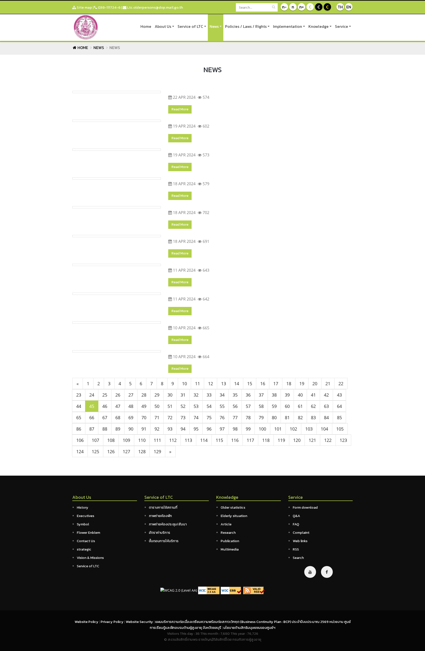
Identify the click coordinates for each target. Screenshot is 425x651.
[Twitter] (310, 572)
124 (80, 451)
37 (261, 395)
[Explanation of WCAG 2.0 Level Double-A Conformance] (209, 590)
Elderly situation (234, 515)
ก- (284, 7)
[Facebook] (327, 572)
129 (157, 451)
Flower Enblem (88, 532)
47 (117, 406)
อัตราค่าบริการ (159, 532)
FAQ (296, 524)
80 (274, 417)
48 (130, 406)
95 (196, 429)
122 (328, 440)
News (214, 26)
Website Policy (87, 621)
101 (278, 429)
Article (226, 524)
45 (91, 406)
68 (117, 417)
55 (222, 406)
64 (339, 406)
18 (288, 383)
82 (300, 417)
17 (275, 383)
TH (340, 7)
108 (111, 440)
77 (235, 417)
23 (78, 395)
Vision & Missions (90, 557)
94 (183, 429)
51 (169, 406)
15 (249, 383)
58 (261, 406)
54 (209, 406)
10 (184, 383)
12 (210, 383)
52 (183, 406)
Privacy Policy (112, 621)
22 (340, 383)
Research (228, 532)
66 (91, 417)
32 (196, 395)
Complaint (301, 532)
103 (309, 429)
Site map (84, 7)
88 (104, 429)
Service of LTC (190, 26)
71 (156, 417)
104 (324, 429)
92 (156, 429)
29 (156, 395)
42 (326, 395)
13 (223, 383)
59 (274, 406)
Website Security (140, 621)
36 (248, 395)
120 (297, 440)
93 (169, 429)
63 (326, 406)
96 (209, 429)
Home (145, 26)
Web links (300, 541)
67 (104, 417)
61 (300, 406)
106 (80, 440)
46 (104, 406)
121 (312, 440)
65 (78, 417)
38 (274, 395)
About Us (163, 26)
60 (287, 406)
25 (104, 395)
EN (348, 7)
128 (142, 451)
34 (222, 395)
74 (196, 417)
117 (250, 440)
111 (157, 440)
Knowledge (318, 26)
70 (143, 417)
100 (262, 429)
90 (130, 429)
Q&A (296, 515)
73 (183, 417)
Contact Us (86, 541)
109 (126, 440)
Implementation (287, 26)
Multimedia (230, 549)
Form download (305, 507)
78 (248, 417)
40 (300, 395)
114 (204, 440)
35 (235, 395)
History (82, 507)
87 (91, 429)
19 (301, 383)
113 (188, 440)
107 (95, 440)
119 (281, 440)
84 (326, 417)
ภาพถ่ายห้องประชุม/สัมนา (168, 524)
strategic (84, 549)
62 (313, 406)
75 (209, 417)
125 (95, 451)
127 (126, 451)
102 (293, 429)
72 (169, 417)
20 (314, 383)
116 (235, 440)
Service (341, 26)
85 (339, 417)
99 (248, 429)
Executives (85, 515)
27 (130, 395)
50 (156, 406)
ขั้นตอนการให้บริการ (164, 541)
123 (343, 440)
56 (235, 406)
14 (236, 383)
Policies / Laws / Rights (246, 26)
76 (222, 417)
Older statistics (233, 507)
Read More (179, 109)
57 (248, 406)
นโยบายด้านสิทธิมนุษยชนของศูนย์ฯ (249, 627)
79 (261, 417)
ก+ (301, 7)
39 (287, 395)
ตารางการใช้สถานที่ (163, 507)
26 (117, 395)
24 (91, 395)
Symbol (83, 524)
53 (196, 406)
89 (117, 429)
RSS (296, 549)
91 (143, 429)
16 (262, 383)
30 (169, 395)
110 (142, 440)
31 (183, 395)
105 (340, 429)
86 (78, 429)
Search (298, 557)
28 (143, 395)
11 (197, 383)
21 (327, 383)
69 (130, 417)
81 (287, 417)
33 (209, 395)
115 (219, 440)
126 (111, 451)
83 (313, 417)
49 (143, 406)
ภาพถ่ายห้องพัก (160, 515)
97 (222, 429)
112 (173, 440)
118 (266, 440)
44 (78, 406)
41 (313, 395)
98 (235, 429)
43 (339, 395)
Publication (230, 541)
